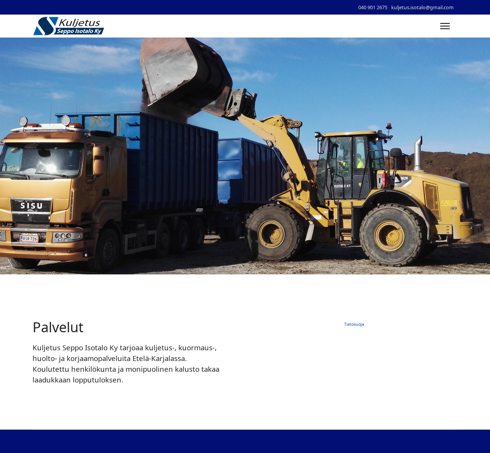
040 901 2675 (372, 7)
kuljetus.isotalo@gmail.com (422, 7)
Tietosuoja (354, 324)
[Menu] (445, 26)
